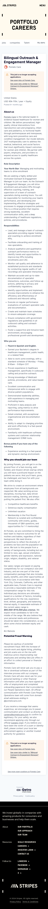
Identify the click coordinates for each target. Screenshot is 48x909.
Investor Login (26, 850)
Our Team (22, 834)
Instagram (23, 869)
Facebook (23, 865)
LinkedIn (22, 861)
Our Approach (25, 831)
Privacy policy (18, 796)
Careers (14, 723)
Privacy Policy (15, 902)
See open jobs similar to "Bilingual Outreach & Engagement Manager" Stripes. (24, 86)
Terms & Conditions (30, 902)
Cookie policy (30, 796)
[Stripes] (9, 5)
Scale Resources (27, 842)
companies (15, 42)
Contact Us (23, 854)
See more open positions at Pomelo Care (24, 772)
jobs (4, 42)
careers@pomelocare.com (16, 714)
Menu (43, 5)
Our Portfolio (25, 827)
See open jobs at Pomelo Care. (22, 80)
